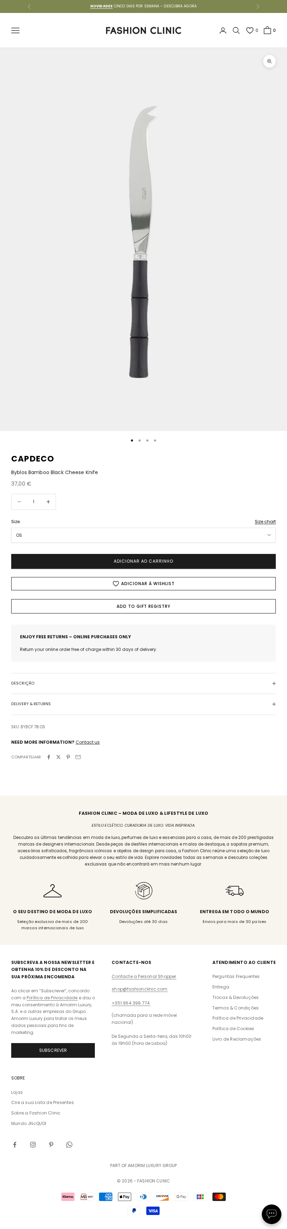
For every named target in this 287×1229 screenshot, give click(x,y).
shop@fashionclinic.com (139, 989)
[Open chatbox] (271, 1214)
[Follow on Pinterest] (51, 1144)
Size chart (265, 522)
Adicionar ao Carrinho (143, 561)
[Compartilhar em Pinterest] (68, 757)
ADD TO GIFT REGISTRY (143, 606)
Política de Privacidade (52, 998)
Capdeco (32, 458)
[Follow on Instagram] (32, 1144)
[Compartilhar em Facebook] (48, 757)
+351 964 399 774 (131, 1003)
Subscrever (53, 1050)
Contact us (88, 742)
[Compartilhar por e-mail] (78, 757)
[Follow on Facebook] (14, 1144)
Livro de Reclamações (236, 1039)
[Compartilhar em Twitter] (58, 757)
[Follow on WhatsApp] (69, 1144)
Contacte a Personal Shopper (144, 976)
